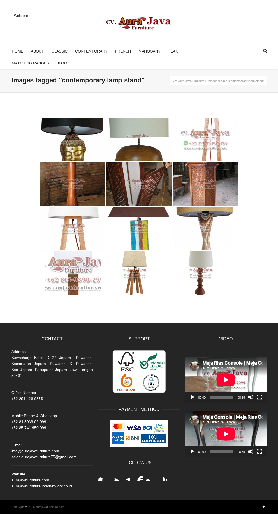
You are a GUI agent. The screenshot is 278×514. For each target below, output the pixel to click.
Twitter (114, 476)
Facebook (102, 476)
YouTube (138, 476)
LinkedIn (126, 476)
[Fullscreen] (259, 397)
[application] (226, 380)
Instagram (150, 476)
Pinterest (162, 476)
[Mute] (251, 397)
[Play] (192, 397)
